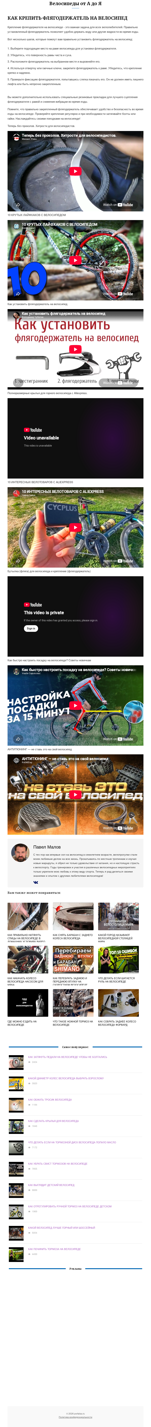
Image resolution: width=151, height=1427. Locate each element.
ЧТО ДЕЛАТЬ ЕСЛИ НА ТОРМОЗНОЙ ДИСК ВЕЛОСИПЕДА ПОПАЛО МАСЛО (72, 1142)
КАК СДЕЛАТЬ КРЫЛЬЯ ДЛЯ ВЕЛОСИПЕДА (53, 1121)
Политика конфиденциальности (75, 1417)
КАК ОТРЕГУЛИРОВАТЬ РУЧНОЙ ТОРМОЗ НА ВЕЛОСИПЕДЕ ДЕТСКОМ (70, 1206)
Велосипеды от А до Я (75, 3)
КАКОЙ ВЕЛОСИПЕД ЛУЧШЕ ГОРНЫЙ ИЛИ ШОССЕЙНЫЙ (61, 1227)
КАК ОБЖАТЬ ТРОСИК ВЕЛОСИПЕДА (50, 1099)
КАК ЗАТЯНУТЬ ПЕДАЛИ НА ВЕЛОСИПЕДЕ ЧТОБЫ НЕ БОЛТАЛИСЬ (67, 1057)
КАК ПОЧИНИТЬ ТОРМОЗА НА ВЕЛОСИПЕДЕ (54, 1249)
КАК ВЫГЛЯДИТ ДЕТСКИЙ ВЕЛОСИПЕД (51, 1185)
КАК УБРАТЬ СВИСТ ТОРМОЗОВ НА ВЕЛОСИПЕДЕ (57, 1163)
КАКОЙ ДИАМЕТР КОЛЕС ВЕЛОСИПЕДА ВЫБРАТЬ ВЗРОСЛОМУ (66, 1078)
